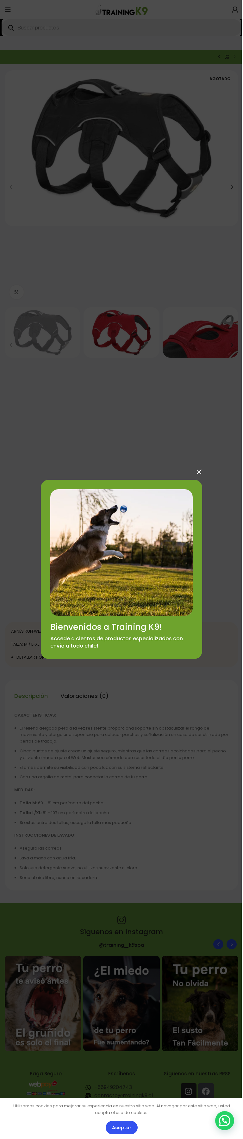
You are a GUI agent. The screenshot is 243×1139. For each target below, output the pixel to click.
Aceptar (121, 1127)
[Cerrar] (199, 472)
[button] (224, 1120)
